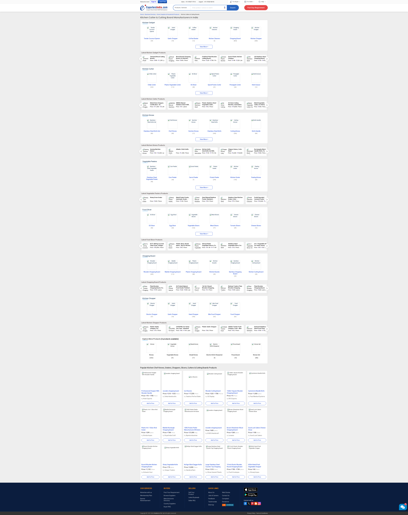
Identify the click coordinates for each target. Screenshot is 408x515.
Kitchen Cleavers (214, 38)
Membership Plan (146, 495)
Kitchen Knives (148, 115)
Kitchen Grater (235, 177)
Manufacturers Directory (169, 499)
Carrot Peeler (193, 177)
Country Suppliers (170, 503)
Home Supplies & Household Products (168, 14)
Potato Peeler (214, 177)
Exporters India (153, 8)
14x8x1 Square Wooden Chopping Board (235, 392)
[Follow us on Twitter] (248, 503)
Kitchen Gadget (148, 22)
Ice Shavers (188, 391)
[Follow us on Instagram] (259, 503)
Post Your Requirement (171, 492)
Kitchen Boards (214, 272)
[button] (225, 7)
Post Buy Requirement (256, 7)
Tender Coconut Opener (152, 38)
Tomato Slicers (235, 225)
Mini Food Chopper (214, 314)
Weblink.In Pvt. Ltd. (159, 513)
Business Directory (150, 14)
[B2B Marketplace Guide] (255, 503)
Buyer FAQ (167, 507)
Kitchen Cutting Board (256, 272)
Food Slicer (147, 210)
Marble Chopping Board (173, 272)
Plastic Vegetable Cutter (173, 85)
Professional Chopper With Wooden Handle (150, 392)
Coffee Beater (193, 38)
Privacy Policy (251, 513)
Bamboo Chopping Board (235, 273)
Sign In (153, 2)
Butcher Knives (194, 131)
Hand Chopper (193, 314)
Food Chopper (235, 314)
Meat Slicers (214, 225)
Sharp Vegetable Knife (170, 464)
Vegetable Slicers (193, 225)
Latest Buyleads (193, 497)
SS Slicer (194, 85)
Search (232, 8)
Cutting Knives (235, 131)
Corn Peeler (173, 177)
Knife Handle (256, 131)
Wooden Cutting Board (213, 391)
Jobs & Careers (213, 495)
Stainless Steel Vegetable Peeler (152, 178)
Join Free (162, 2)
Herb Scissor (256, 85)
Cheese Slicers (256, 225)
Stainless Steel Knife (214, 131)
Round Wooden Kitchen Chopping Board (149, 466)
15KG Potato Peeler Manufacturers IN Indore (192, 429)
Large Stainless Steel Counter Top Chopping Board (212, 466)
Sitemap (211, 505)
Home (142, 14)
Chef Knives (173, 131)
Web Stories (226, 492)
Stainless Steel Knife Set (152, 131)
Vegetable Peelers (149, 161)
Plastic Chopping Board (193, 272)
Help (262, 1)
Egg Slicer (172, 225)
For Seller (250, 1)
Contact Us (225, 495)
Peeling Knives (256, 177)
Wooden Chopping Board (152, 272)
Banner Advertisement (145, 499)
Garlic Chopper (173, 38)
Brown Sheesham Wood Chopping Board (235, 429)
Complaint (225, 498)
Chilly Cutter (152, 85)
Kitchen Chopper (256, 38)
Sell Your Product (191, 493)
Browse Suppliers (169, 495)
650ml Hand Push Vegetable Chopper (254, 466)
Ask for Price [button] (150, 403)
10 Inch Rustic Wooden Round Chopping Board (234, 466)
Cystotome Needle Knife (256, 391)
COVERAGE (228, 505)
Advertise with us (146, 492)
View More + (204, 47)
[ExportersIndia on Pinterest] (252, 503)
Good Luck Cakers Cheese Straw (257, 429)
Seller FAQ (191, 500)
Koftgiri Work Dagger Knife (193, 464)
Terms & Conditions (262, 513)
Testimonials (212, 502)
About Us (211, 492)
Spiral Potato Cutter (214, 85)
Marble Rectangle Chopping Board (169, 429)
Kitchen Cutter (148, 69)
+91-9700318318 (206, 2)
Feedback (211, 498)
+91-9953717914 (188, 2)
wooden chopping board (171, 391)
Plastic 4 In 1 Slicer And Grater (149, 429)
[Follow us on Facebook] (245, 503)
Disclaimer (225, 502)
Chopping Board (235, 38)
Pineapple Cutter (235, 85)
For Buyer (235, 1)
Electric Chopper (151, 314)
